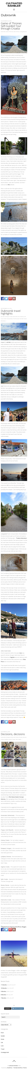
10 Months (4, 988)
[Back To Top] (14, 1061)
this (9, 184)
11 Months (4, 985)
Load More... (7, 1008)
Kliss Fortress (17, 31)
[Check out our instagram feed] (14, 298)
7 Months (3, 998)
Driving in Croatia (8, 316)
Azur (20, 653)
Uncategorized (5, 1052)
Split (17, 739)
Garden (3, 1036)
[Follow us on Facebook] (2, 298)
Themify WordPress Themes (20, 1067)
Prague (13, 739)
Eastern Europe (19, 737)
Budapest (8, 737)
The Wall (21, 318)
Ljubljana (6, 739)
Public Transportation (8, 318)
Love (2, 1046)
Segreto (12, 657)
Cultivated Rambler (13, 1065)
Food (2, 1032)
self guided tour (23, 31)
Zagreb (19, 739)
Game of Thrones (9, 31)
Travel (2, 1049)
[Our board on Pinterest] (10, 298)
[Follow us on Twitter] (6, 298)
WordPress (9, 1067)
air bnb (8, 342)
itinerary (24, 737)
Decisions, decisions (13, 734)
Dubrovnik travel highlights (10, 312)
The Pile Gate (16, 318)
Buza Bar (3, 316)
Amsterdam (3, 737)
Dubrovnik (3, 31)
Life (2, 1042)
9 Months (3, 991)
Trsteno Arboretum (21, 538)
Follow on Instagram (18, 1008)
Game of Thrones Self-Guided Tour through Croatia (11, 25)
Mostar (10, 739)
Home (2, 1039)
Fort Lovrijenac (21, 316)
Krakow (2, 739)
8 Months (3, 995)
